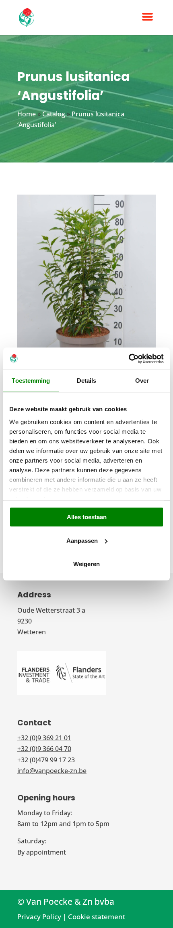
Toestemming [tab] (31, 380)
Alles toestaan (87, 517)
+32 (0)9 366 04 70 (44, 748)
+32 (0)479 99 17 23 (46, 759)
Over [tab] (142, 380)
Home (26, 114)
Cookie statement (96, 916)
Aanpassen (82, 540)
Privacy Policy (39, 916)
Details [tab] (87, 380)
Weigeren (86, 563)
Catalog (53, 114)
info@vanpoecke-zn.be (51, 770)
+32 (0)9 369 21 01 (44, 737)
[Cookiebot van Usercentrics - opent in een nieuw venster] (128, 358)
